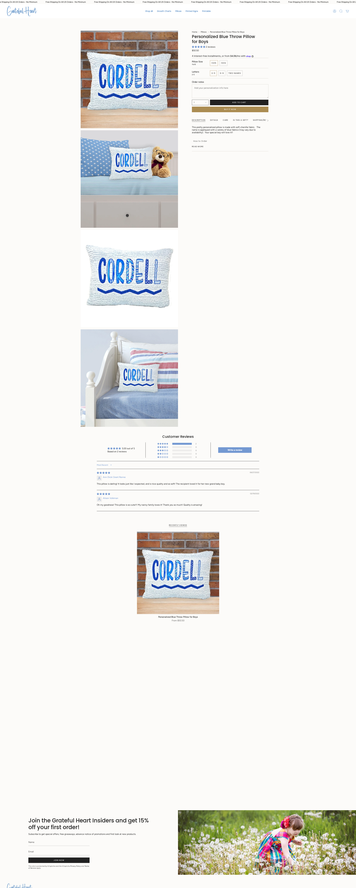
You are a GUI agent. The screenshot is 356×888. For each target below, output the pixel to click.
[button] (164, 11)
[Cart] (347, 11)
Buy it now (230, 109)
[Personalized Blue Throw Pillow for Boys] (178, 573)
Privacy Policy (75, 866)
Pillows (204, 32)
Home (194, 32)
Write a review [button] (235, 450)
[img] (103, 472)
